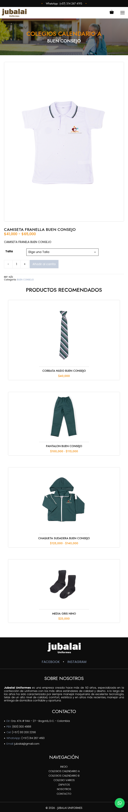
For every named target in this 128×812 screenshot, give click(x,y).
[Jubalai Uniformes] (14, 12)
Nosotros (64, 789)
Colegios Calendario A (64, 771)
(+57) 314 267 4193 (71, 3)
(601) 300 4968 (21, 727)
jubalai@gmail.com (26, 744)
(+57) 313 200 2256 (24, 732)
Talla (9, 251)
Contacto (64, 794)
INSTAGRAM (76, 661)
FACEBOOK (51, 661)
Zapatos (64, 785)
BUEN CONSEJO (25, 279)
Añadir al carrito (44, 264)
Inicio (64, 767)
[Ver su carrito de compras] (111, 13)
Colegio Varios (64, 780)
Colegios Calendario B (64, 776)
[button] (120, 803)
